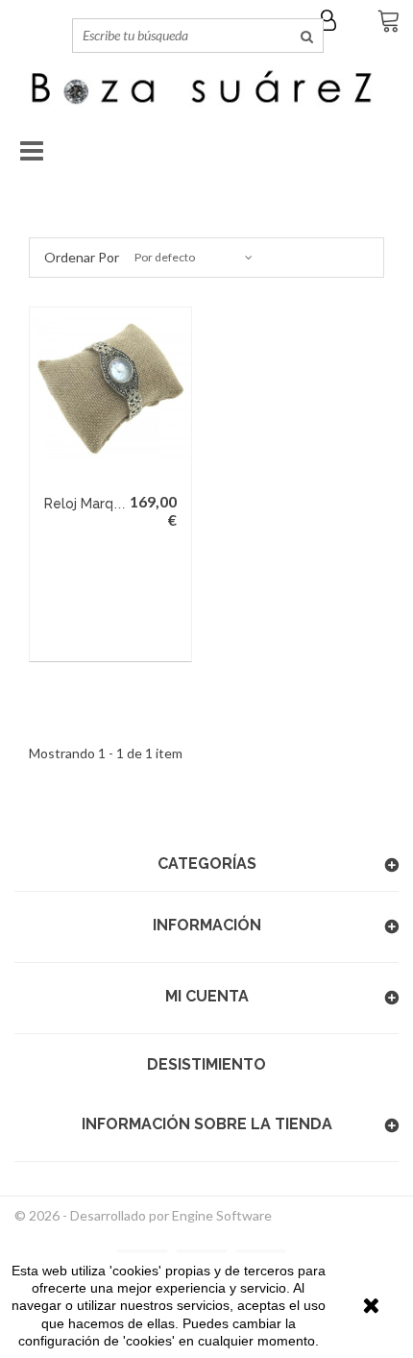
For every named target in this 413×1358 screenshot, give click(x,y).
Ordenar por (81, 257)
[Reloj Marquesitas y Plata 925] (110, 388)
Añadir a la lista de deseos (120, 637)
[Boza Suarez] (206, 90)
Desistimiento (206, 1064)
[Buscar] (307, 35)
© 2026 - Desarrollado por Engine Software (143, 1215)
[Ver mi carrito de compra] (384, 23)
